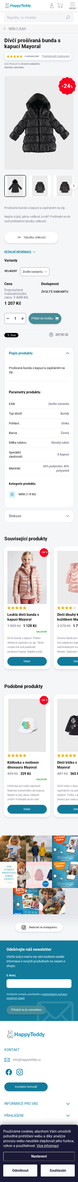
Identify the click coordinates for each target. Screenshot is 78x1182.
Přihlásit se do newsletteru (26, 1009)
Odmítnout (20, 1170)
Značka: (14, 67)
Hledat (68, 17)
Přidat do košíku (42, 318)
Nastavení (39, 1156)
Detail (27, 661)
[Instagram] (19, 1071)
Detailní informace (17, 251)
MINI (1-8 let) (27, 494)
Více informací (48, 1146)
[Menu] (72, 5)
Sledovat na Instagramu (43, 927)
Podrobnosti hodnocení (56, 56)
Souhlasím (58, 1170)
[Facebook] (8, 1071)
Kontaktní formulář (26, 1086)
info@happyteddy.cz (27, 1059)
